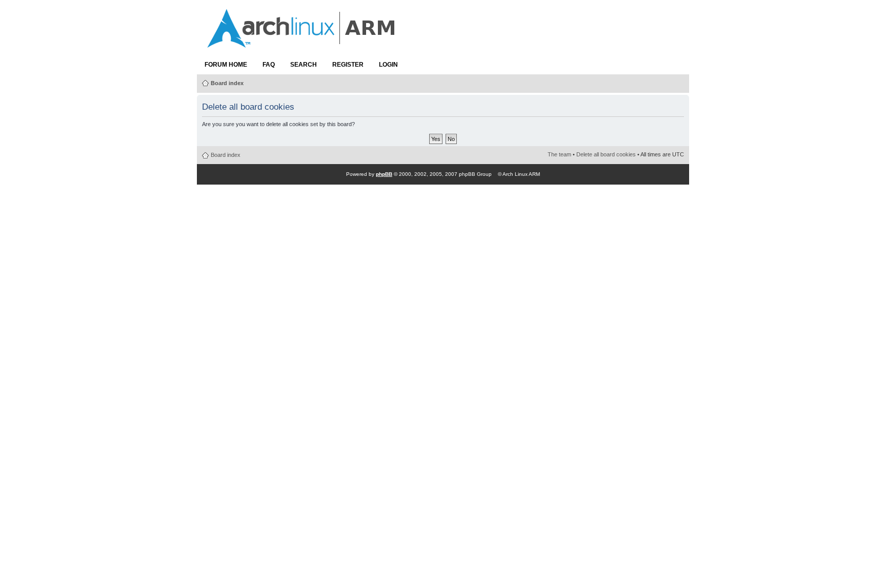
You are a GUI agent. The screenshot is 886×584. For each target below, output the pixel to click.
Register (348, 64)
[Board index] (302, 42)
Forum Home (226, 64)
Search (303, 64)
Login (388, 64)
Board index (227, 83)
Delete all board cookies (606, 154)
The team (559, 154)
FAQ (269, 64)
